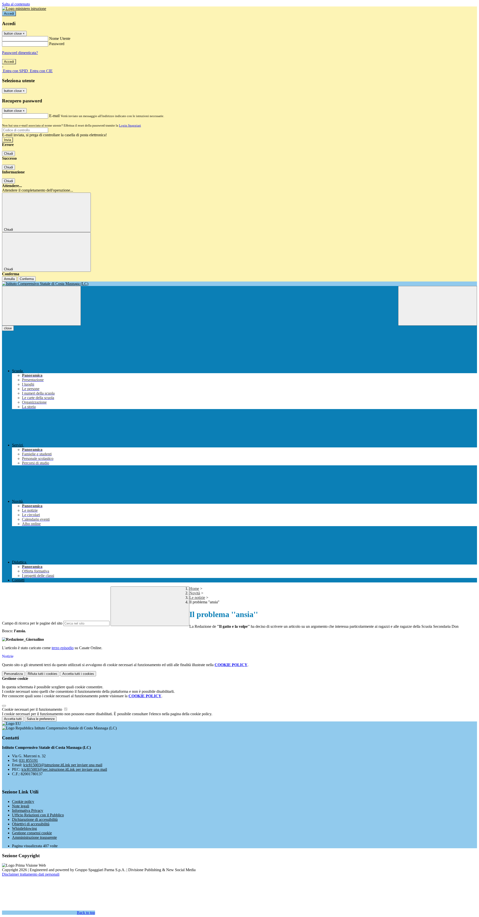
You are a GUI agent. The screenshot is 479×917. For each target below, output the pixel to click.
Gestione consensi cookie (32, 833)
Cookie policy (23, 801)
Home (194, 588)
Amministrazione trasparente (34, 837)
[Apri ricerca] (437, 306)
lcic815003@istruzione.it (62, 765)
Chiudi (8, 153)
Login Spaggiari (130, 125)
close (8, 328)
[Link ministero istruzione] (24, 8)
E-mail (54, 116)
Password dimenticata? (20, 53)
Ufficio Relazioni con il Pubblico (38, 815)
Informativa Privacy (27, 810)
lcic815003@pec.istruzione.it (64, 769)
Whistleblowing (24, 828)
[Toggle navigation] (41, 306)
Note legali (20, 806)
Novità (194, 593)
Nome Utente (59, 38)
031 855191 (28, 760)
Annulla (9, 279)
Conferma (27, 279)
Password (56, 44)
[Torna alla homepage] (239, 284)
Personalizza (13, 674)
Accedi (9, 13)
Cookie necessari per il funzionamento (32, 709)
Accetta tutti (78, 674)
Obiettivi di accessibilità (30, 824)
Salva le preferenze (41, 719)
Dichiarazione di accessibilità (35, 819)
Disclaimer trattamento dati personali (30, 874)
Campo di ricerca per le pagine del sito (32, 623)
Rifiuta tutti (42, 674)
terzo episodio (63, 648)
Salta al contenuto (16, 4)
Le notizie (197, 597)
